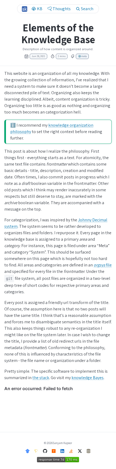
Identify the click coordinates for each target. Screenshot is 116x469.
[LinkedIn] (62, 451)
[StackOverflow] (71, 451)
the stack (40, 377)
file (103, 265)
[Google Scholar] (27, 451)
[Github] (45, 451)
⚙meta (82, 56)
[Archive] (88, 451)
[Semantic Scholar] (36, 451)
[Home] (25, 9)
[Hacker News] (54, 451)
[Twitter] (80, 451)
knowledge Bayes (87, 377)
